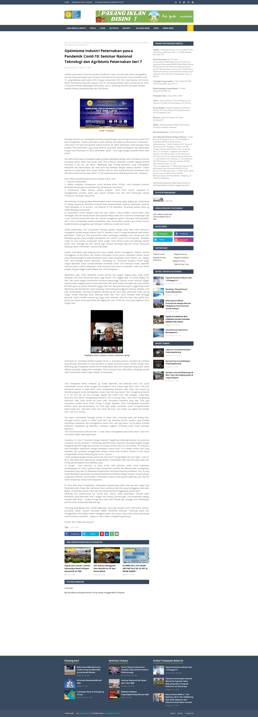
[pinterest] (192, 2)
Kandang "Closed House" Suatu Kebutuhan (177, 290)
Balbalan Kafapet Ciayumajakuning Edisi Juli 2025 (135, 693)
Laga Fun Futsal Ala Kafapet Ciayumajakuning (178, 350)
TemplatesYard (85, 713)
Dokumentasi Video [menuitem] (76, 34)
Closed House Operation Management (177, 331)
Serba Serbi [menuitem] (168, 28)
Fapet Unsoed (159, 254)
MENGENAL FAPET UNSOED (82, 2)
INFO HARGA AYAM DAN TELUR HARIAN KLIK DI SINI (162, 216)
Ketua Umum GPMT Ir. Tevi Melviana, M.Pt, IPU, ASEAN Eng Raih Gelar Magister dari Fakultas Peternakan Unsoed (179, 698)
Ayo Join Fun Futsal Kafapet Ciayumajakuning (178, 362)
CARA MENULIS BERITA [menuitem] (76, 28)
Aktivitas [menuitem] (114, 28)
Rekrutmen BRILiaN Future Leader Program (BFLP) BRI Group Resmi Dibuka (89, 670)
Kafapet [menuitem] (126, 28)
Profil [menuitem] (93, 28)
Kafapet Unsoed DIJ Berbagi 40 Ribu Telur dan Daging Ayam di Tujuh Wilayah (179, 375)
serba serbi (76, 42)
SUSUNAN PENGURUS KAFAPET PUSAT (109, 2)
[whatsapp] (175, 2)
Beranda (67, 42)
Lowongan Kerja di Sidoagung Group (90, 693)
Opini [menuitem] (156, 28)
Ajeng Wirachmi (72, 67)
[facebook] (180, 2)
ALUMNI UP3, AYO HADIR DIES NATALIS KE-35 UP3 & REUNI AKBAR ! (135, 568)
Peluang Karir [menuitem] (143, 28)
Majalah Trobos (179, 261)
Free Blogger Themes (112, 713)
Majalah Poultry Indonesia (159, 258)
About (180, 713)
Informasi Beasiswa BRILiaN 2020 (89, 681)
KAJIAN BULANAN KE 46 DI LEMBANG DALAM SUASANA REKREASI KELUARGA (178, 319)
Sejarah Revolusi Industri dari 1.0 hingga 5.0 (179, 279)
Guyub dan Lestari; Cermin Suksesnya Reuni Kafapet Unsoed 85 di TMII (77, 568)
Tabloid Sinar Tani (181, 264)
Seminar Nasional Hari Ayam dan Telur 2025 (133, 681)
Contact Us (189, 713)
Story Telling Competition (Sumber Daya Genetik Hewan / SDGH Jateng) (135, 670)
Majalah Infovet (180, 254)
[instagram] (188, 2)
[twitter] (184, 2)
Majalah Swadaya (181, 257)
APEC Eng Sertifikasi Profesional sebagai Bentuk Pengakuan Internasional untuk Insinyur (178, 304)
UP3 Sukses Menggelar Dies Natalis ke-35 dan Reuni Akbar (105, 568)
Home (172, 713)
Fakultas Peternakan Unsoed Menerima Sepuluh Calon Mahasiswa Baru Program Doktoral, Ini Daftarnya (179, 682)
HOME (66, 2)
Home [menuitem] (102, 28)
